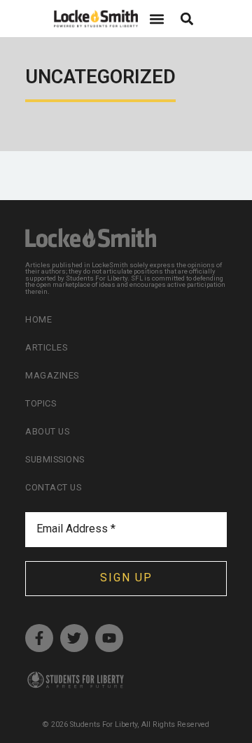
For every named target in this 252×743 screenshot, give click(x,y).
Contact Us (53, 487)
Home (38, 319)
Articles (46, 347)
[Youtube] (109, 638)
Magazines (52, 375)
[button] (156, 18)
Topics (40, 403)
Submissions (55, 459)
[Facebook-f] (39, 638)
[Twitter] (74, 638)
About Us (47, 431)
